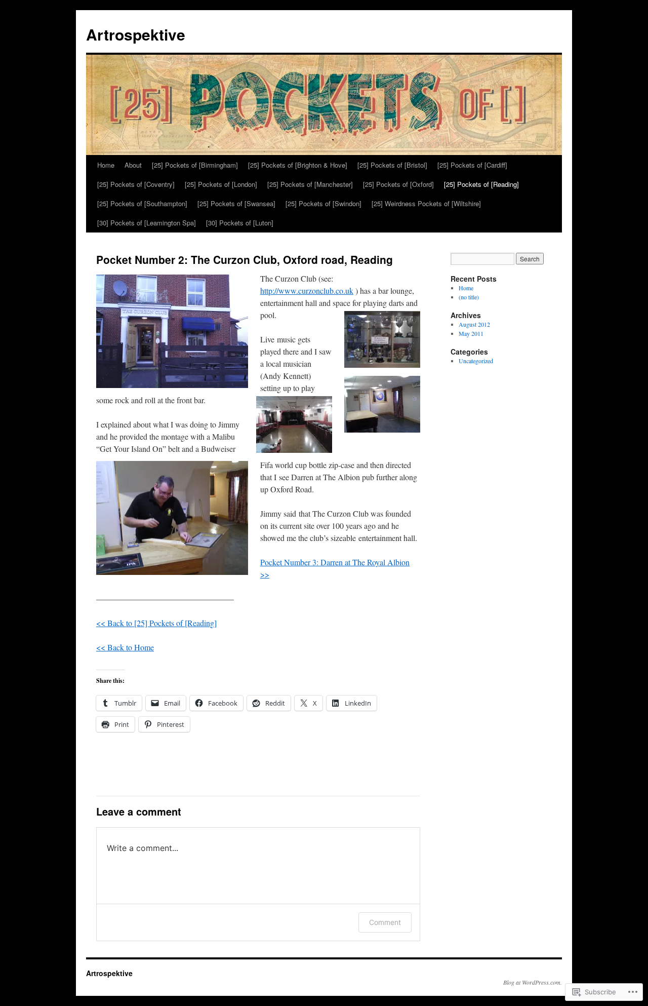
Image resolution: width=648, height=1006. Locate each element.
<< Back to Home (125, 647)
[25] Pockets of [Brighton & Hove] (297, 165)
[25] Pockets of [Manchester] (310, 184)
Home (105, 165)
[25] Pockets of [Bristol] (392, 165)
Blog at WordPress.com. (532, 982)
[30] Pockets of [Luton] (239, 222)
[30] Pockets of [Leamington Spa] (146, 222)
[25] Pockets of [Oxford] (398, 184)
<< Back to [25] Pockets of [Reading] (156, 622)
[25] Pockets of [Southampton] (142, 203)
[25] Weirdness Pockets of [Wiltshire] (426, 203)
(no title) (469, 297)
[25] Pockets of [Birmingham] (195, 165)
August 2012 (474, 324)
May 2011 (471, 333)
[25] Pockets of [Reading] (481, 184)
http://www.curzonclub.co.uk (306, 290)
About (133, 165)
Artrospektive (135, 34)
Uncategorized (476, 361)
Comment (385, 922)
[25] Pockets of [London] (221, 184)
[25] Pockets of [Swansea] (236, 203)
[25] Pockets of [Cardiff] (472, 165)
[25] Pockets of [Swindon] (323, 203)
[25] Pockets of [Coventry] (136, 184)
